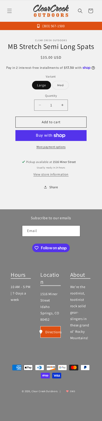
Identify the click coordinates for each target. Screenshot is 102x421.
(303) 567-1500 (53, 26)
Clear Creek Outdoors (45, 391)
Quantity (51, 96)
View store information (51, 174)
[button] (9, 11)
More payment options (51, 147)
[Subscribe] (75, 231)
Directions (52, 332)
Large (41, 85)
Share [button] (53, 187)
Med (63, 86)
